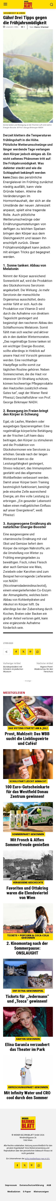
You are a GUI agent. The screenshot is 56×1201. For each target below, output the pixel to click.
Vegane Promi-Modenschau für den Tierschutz (43, 669)
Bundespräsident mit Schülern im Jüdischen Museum (13, 669)
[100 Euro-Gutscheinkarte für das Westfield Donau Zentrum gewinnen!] (28, 764)
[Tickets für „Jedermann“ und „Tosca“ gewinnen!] (28, 974)
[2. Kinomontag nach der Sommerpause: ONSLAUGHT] (28, 918)
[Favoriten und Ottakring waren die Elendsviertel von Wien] (28, 865)
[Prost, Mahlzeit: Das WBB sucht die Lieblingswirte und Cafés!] (28, 711)
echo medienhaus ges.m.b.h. (37, 1159)
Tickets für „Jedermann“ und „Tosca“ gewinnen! (27, 999)
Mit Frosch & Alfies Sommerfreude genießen (27, 842)
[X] (23, 652)
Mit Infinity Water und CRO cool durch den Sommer (27, 1095)
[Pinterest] (30, 652)
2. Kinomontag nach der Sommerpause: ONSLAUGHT (27, 948)
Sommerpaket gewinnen (28, 834)
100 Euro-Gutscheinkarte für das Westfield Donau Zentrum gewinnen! (27, 791)
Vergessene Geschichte (28, 882)
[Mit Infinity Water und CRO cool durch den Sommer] (28, 1070)
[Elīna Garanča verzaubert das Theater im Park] (28, 1022)
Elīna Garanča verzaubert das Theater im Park (27, 1047)
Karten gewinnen (28, 1038)
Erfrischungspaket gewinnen (28, 1087)
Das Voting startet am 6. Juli (28, 728)
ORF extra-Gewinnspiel (28, 990)
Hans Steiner (41, 27)
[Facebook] (16, 652)
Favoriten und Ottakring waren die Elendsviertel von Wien (27, 893)
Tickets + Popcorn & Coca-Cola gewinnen (28, 936)
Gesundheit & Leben (14, 13)
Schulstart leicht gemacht (28, 781)
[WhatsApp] (37, 652)
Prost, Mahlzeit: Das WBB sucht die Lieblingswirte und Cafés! (27, 738)
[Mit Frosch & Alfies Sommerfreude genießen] (28, 817)
